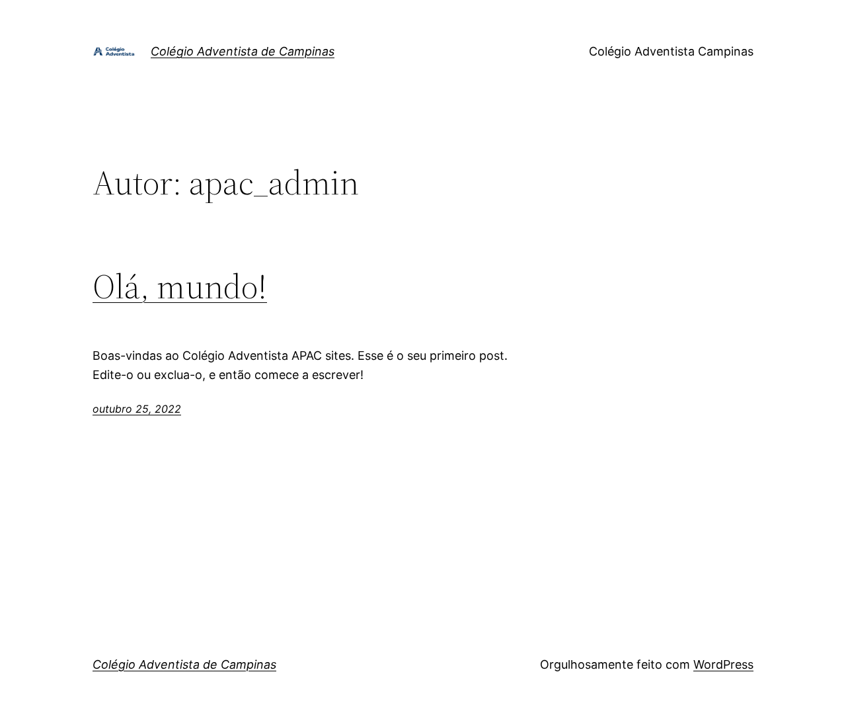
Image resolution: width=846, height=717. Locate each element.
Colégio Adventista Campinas (671, 51)
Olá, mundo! (180, 286)
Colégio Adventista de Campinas (242, 51)
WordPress (723, 664)
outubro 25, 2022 (137, 408)
